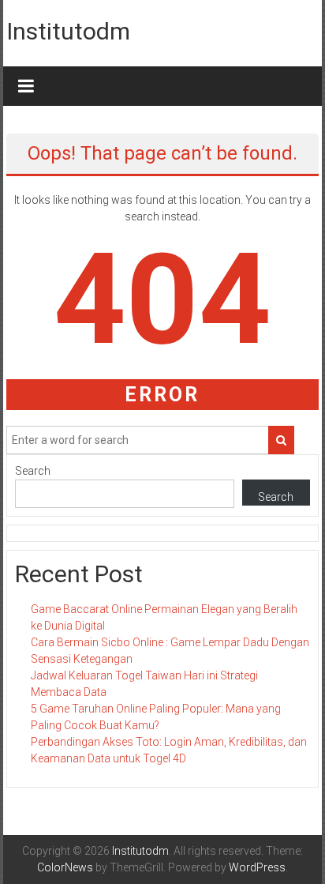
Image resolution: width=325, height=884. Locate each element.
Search (32, 471)
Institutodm (68, 31)
